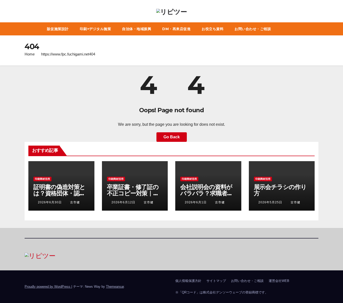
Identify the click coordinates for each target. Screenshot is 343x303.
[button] (315, 29)
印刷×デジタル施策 (95, 29)
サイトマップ (216, 281)
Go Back (171, 137)
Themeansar (115, 286)
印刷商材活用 (42, 178)
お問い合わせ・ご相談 (253, 29)
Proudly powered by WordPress (48, 286)
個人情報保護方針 (188, 281)
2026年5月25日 (270, 202)
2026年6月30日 (50, 202)
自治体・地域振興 (136, 29)
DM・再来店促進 (176, 29)
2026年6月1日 (196, 202)
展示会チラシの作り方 (280, 190)
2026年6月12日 (123, 202)
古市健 (75, 202)
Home (30, 54)
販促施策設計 (58, 29)
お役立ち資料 (212, 29)
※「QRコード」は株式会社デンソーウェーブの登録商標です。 (221, 292)
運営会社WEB (279, 281)
